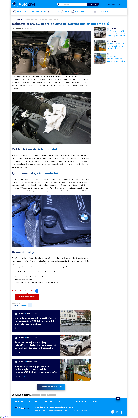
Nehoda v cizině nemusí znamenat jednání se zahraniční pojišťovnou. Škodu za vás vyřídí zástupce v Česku (116, 62)
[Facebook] (121, 412)
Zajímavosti (103, 11)
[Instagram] (112, 412)
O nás (94, 401)
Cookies (62, 401)
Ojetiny (55, 11)
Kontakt (20, 401)
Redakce (34, 401)
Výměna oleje (51, 395)
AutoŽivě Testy (39, 11)
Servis (43, 395)
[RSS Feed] (116, 412)
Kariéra (48, 401)
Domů (14, 19)
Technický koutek (83, 11)
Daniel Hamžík (17, 28)
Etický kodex (78, 401)
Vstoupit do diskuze (28, 297)
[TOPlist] (4, 417)
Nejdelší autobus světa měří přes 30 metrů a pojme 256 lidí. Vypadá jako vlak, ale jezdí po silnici (35, 321)
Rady (67, 11)
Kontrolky (36, 395)
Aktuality (21, 11)
